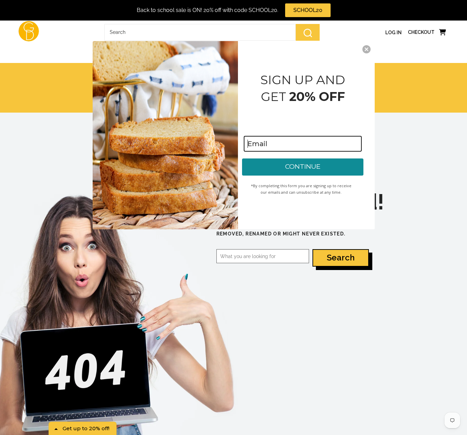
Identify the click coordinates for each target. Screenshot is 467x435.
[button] (366, 49)
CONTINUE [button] (302, 166)
